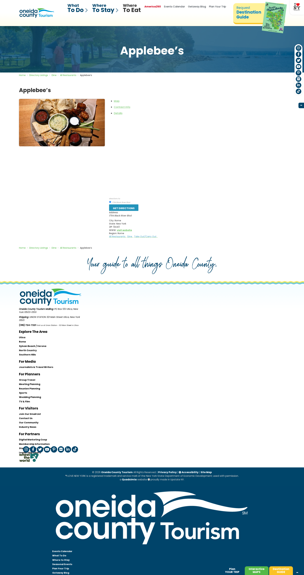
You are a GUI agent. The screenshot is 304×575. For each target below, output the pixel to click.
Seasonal (62, 564)
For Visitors (28, 408)
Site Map (206, 472)
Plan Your (60, 568)
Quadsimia (129, 479)
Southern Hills (27, 354)
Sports (23, 392)
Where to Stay (61, 560)
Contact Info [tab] (122, 107)
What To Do (59, 555)
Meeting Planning (29, 384)
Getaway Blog (197, 6)
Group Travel (27, 379)
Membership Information (34, 444)
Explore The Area (33, 331)
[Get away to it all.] (152, 547)
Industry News (27, 427)
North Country (28, 350)
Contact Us (25, 418)
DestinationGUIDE (281, 570)
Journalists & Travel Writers (36, 367)
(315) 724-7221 (27, 325)
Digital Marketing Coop (33, 439)
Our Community (28, 422)
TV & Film (24, 401)
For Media (27, 361)
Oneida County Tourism (117, 472)
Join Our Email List (30, 414)
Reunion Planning (29, 388)
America (152, 6)
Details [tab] (118, 113)
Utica (22, 337)
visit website (124, 230)
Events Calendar (174, 6)
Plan (232, 570)
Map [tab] (117, 101)
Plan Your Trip (217, 6)
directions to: (114, 198)
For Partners (29, 434)
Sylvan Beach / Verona (32, 346)
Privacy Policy (167, 472)
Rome (22, 341)
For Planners (29, 374)
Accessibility (190, 472)
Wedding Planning (30, 397)
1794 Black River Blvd (121, 202)
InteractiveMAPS (256, 570)
